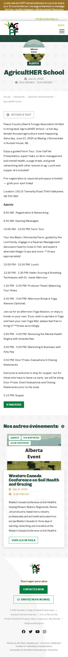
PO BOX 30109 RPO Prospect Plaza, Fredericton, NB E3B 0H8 (32, 619)
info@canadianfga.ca (46, 19)
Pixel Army (53, 650)
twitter (30, 631)
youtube (37, 631)
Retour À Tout (21, 114)
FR (63, 25)
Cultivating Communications (39, 646)
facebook (23, 631)
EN (59, 25)
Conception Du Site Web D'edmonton (26, 650)
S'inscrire (13, 404)
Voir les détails (23, 540)
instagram (44, 631)
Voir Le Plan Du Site (49, 614)
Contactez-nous (33, 589)
